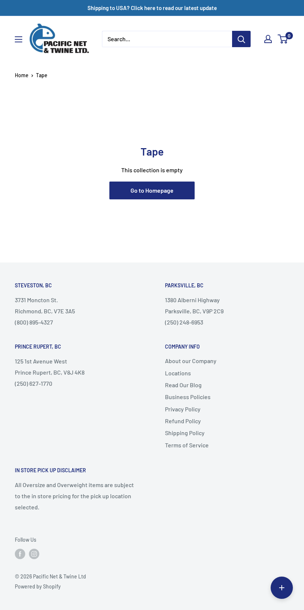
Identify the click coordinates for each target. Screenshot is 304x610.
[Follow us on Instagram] (34, 554)
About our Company (191, 360)
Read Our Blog (183, 384)
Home (22, 75)
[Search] (241, 39)
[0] (283, 39)
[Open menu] (18, 39)
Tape (41, 75)
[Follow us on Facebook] (20, 554)
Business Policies (188, 396)
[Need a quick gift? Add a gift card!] (282, 588)
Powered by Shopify (38, 586)
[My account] (268, 39)
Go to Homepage (152, 190)
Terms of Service (187, 444)
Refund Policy (183, 420)
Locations (178, 372)
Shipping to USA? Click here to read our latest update (152, 7)
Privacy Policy (183, 408)
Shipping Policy (185, 432)
